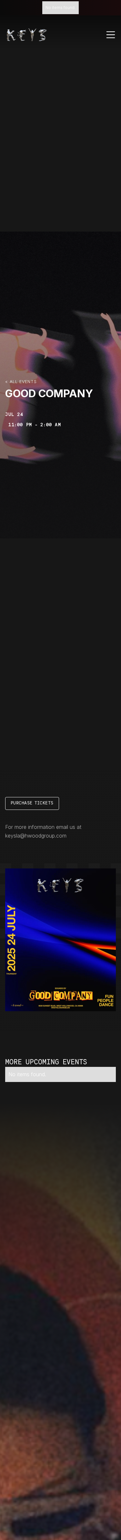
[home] (26, 34)
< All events (21, 381)
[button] (110, 34)
